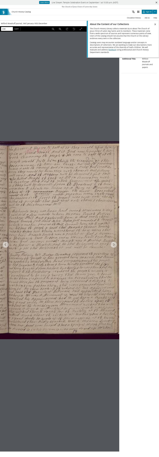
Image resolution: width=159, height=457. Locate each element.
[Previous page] (5, 245)
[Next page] (114, 245)
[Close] (155, 24)
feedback (112, 50)
